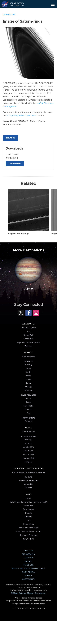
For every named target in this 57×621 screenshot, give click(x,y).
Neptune (28, 391)
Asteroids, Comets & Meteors (28, 469)
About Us (28, 551)
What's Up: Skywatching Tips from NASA (28, 502)
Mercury (28, 365)
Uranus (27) (28, 455)
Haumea (28, 410)
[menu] (53, 4)
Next (51, 273)
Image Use (28, 565)
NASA (3, 4)
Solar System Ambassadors (28, 532)
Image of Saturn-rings (18, 234)
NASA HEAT (28, 539)
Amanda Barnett (35, 598)
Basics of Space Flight (28, 528)
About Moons (28, 432)
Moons (28, 428)
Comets (28, 488)
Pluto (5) (28, 462)
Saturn (28, 383)
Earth (28, 372)
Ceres (28, 402)
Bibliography (28, 554)
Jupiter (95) (28, 447)
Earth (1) (28, 440)
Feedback (28, 558)
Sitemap (28, 576)
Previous (6, 273)
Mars (28, 376)
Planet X (28, 421)
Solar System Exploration (15, 4)
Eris (28, 413)
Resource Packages (28, 535)
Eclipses (28, 346)
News (28, 498)
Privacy (28, 561)
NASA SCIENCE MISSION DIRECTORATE (28, 568)
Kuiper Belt (28, 335)
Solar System (28, 324)
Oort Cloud (28, 339)
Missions (28, 517)
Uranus (28, 387)
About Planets (28, 357)
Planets (28, 353)
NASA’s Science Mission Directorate (28, 593)
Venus (28, 368)
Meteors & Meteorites (28, 480)
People (28, 513)
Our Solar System (28, 328)
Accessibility (28, 579)
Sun (28, 332)
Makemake (28, 406)
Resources (28, 506)
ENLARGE (10, 138)
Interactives (28, 524)
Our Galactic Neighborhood (15, 10)
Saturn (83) (28, 451)
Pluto (28, 399)
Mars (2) (28, 444)
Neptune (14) (28, 458)
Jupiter (28, 289)
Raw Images (9, 15)
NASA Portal (28, 572)
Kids (28, 521)
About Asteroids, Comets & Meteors (28, 472)
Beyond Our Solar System (28, 343)
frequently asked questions (21, 115)
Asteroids (28, 484)
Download (15, 164)
